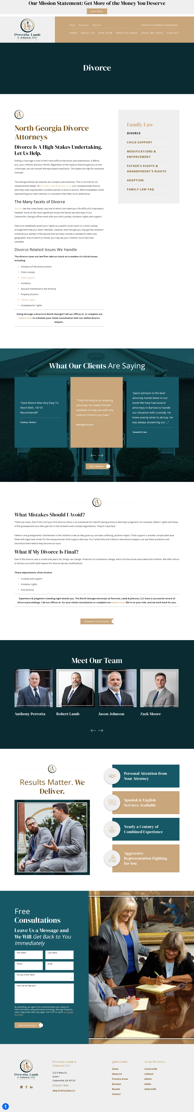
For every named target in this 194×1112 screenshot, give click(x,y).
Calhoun (148, 1073)
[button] (5, 1106)
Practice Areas (120, 1078)
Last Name (52, 953)
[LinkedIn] (31, 1087)
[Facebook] (26, 1087)
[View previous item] (93, 455)
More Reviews (96, 466)
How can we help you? (26, 986)
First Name (21, 953)
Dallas (147, 1084)
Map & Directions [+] (64, 1090)
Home (115, 1068)
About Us (117, 1073)
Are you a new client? (26, 975)
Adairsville (150, 1089)
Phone (19, 964)
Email (50, 964)
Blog (72, 25)
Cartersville (150, 1068)
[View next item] (100, 455)
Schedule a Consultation (96, 621)
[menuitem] (73, 32)
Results (97, 25)
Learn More (96, 11)
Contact (116, 1094)
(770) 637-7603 (60, 1085)
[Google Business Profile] (21, 1087)
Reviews (84, 25)
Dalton (148, 1078)
